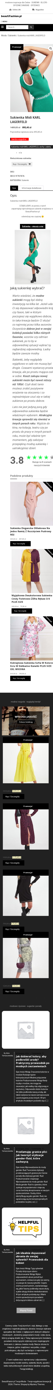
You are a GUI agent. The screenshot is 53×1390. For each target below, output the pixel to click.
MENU (4, 22)
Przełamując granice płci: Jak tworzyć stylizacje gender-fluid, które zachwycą (31, 1157)
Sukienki (12, 35)
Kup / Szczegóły (20, 164)
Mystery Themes (37, 1384)
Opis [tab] (14, 188)
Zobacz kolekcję (26, 722)
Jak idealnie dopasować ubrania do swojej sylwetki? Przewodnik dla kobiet (32, 1258)
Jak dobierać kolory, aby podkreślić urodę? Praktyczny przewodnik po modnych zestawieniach (32, 1062)
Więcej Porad (26, 1310)
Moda (4, 35)
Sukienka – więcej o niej (32, 226)
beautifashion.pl (11, 16)
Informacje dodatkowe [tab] (31, 188)
